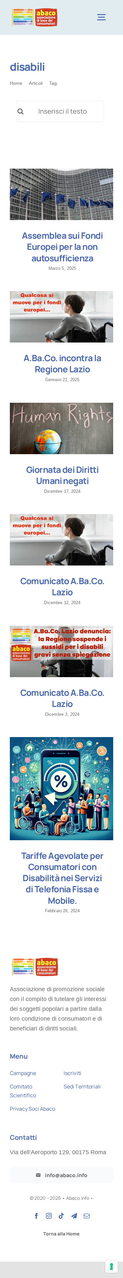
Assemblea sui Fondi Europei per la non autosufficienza (62, 247)
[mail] (87, 1216)
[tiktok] (61, 1216)
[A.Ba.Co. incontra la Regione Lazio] (61, 317)
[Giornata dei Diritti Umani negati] (61, 428)
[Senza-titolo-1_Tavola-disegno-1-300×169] (34, 9)
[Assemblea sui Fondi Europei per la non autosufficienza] (61, 194)
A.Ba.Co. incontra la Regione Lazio (62, 363)
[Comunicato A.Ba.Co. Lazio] (61, 540)
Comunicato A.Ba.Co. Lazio (62, 586)
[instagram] (49, 1216)
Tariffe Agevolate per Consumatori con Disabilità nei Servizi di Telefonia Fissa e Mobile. (62, 878)
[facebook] (36, 1216)
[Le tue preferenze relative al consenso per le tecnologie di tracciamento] (111, 1266)
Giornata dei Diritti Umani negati (62, 475)
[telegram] (74, 1216)
